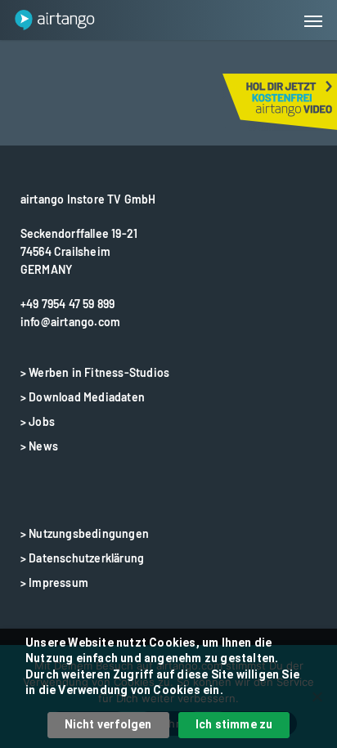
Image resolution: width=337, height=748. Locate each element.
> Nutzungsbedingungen (84, 533)
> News (39, 446)
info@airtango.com (70, 322)
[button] (313, 20)
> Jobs (37, 421)
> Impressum (54, 582)
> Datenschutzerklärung (82, 558)
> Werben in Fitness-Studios (94, 372)
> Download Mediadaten (82, 397)
